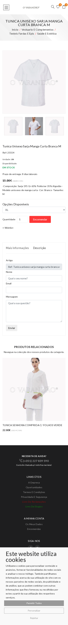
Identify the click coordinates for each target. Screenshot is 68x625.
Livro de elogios (34, 506)
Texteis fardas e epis (21, 33)
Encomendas (34, 529)
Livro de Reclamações (34, 501)
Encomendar (40, 219)
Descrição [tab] (39, 248)
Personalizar (34, 610)
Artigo (9, 260)
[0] (58, 7)
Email (9, 283)
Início (15, 29)
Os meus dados (34, 524)
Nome (9, 271)
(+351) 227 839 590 (35, 461)
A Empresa (34, 482)
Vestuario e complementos (37, 29)
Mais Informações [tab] (17, 248)
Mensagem (12, 296)
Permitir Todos (34, 603)
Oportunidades (34, 487)
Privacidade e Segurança (34, 496)
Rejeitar (34, 618)
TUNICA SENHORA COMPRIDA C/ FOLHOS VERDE (32, 425)
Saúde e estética (47, 33)
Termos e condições (34, 492)
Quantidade (8, 219)
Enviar (11, 327)
